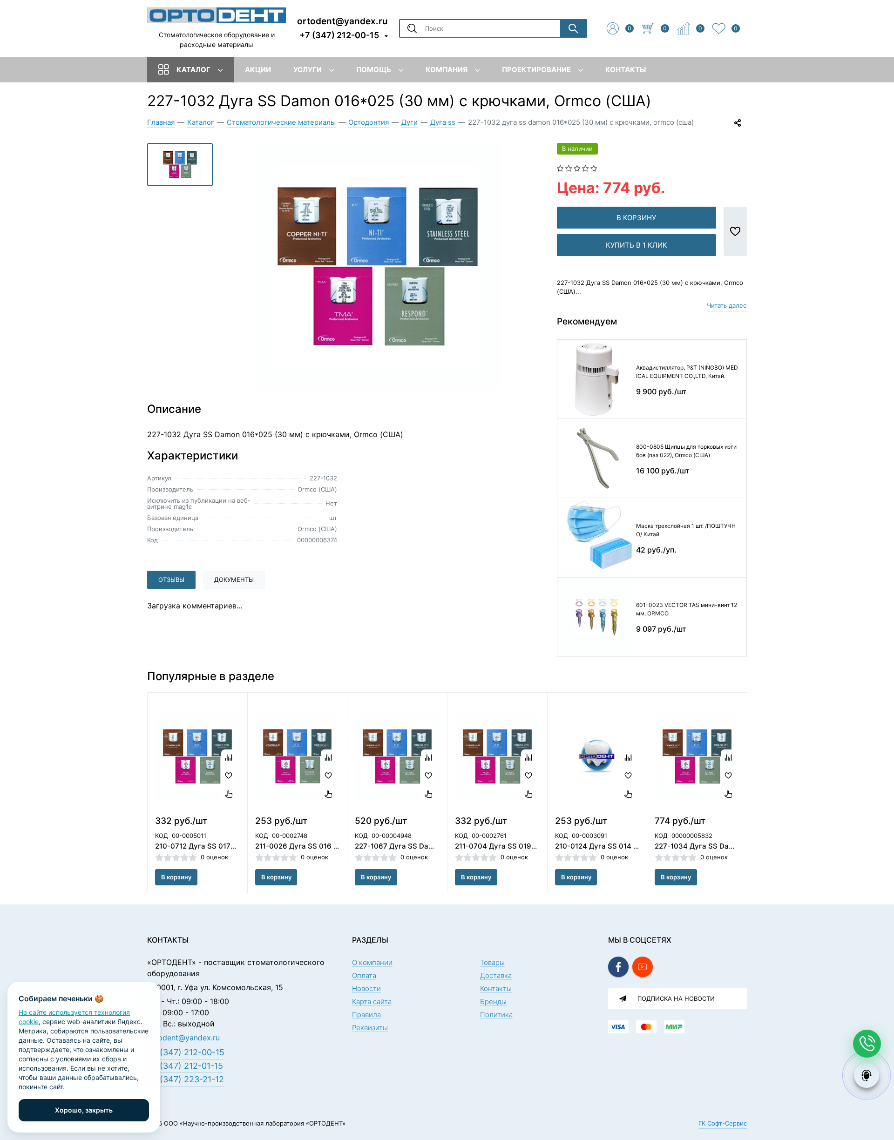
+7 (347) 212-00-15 (339, 35)
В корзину (636, 217)
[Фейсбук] (618, 967)
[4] (585, 167)
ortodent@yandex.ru (342, 21)
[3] (577, 167)
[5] (593, 167)
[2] (568, 167)
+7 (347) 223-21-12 (185, 1079)
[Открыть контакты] (867, 1044)
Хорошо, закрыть (84, 1110)
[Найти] (573, 28)
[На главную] (216, 15)
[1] (560, 167)
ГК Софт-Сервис (722, 1123)
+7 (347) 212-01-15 (185, 1066)
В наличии (577, 148)
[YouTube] (642, 967)
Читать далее (727, 305)
